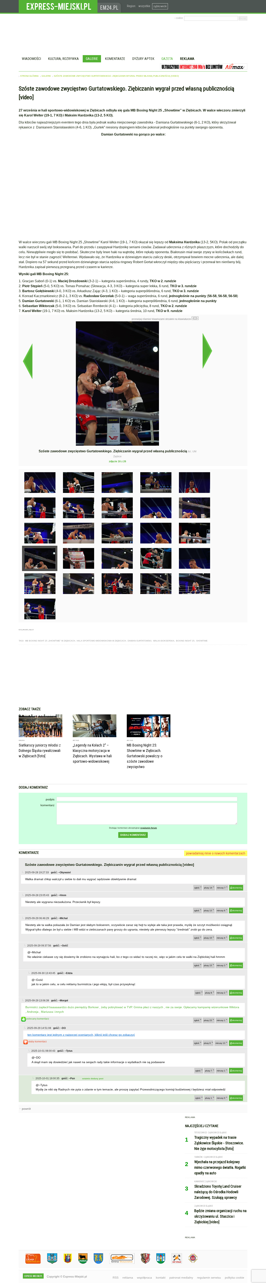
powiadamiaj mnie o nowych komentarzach (215, 853)
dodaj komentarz (133, 835)
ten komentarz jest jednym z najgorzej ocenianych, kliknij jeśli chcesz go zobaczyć (81, 1034)
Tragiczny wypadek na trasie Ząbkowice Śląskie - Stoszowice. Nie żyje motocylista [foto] (219, 1143)
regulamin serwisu (209, 1277)
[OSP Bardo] (190, 1262)
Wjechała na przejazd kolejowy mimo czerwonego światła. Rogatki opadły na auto (220, 1167)
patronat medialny (181, 1277)
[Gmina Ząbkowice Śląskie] (49, 1263)
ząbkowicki (160, 6)
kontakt (160, 1277)
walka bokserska (163, 641)
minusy (221, 888)
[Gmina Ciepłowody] (79, 1263)
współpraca (144, 1277)
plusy (208, 888)
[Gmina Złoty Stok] (142, 1263)
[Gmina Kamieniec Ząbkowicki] (95, 1263)
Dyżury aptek (143, 59)
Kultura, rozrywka (63, 59)
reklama (127, 1277)
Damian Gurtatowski (139, 641)
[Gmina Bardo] (64, 1263)
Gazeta (167, 59)
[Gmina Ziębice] (157, 1263)
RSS (115, 1277)
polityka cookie (234, 1277)
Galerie (92, 59)
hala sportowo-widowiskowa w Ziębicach (101, 641)
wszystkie (144, 6)
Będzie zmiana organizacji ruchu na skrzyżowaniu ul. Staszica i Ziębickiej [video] (220, 1216)
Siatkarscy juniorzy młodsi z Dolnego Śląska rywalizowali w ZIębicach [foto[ (40, 750)
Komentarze (115, 59)
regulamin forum (148, 828)
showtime (202, 641)
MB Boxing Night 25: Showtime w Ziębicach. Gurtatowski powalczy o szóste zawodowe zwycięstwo (144, 756)
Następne (207, 351)
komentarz (47, 805)
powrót (26, 1108)
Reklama (187, 59)
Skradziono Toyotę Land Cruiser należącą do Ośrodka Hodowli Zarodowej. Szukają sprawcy (217, 1192)
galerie (46, 76)
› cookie (179, 18)
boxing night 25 (185, 641)
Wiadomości (31, 59)
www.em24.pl (110, 6)
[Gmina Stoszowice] (118, 1263)
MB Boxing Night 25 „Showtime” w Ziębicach (50, 641)
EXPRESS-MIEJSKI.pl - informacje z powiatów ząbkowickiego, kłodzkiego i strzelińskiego (58, 6)
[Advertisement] (133, 676)
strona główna (29, 76)
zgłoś (196, 888)
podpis (50, 799)
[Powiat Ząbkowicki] (30, 1263)
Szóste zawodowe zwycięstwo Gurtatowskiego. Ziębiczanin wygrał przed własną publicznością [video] (116, 76)
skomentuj (237, 888)
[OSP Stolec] (173, 1263)
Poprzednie (27, 361)
